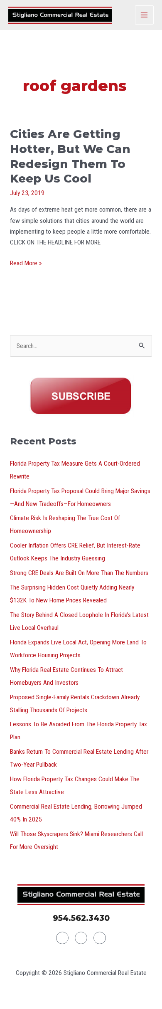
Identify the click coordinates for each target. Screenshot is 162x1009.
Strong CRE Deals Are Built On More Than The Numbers (79, 573)
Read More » (26, 262)
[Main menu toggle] (144, 14)
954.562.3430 (81, 918)
